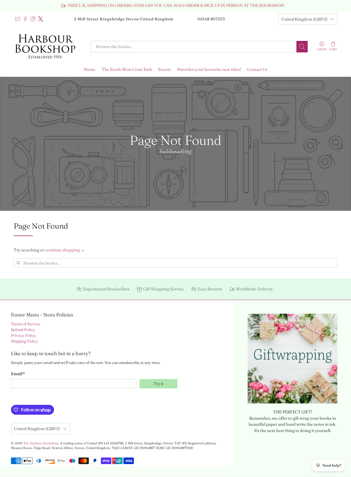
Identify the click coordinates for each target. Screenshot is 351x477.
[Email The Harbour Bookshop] (17, 18)
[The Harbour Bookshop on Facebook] (25, 18)
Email (18, 373)
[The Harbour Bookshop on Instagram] (32, 18)
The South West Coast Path (127, 69)
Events (164, 69)
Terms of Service (25, 323)
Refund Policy (23, 329)
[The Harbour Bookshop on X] (40, 18)
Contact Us (257, 69)
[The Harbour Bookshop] (48, 46)
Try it (158, 383)
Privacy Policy (23, 335)
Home (89, 69)
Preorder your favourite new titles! (209, 69)
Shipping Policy (24, 341)
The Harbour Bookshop (40, 443)
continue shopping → (65, 249)
